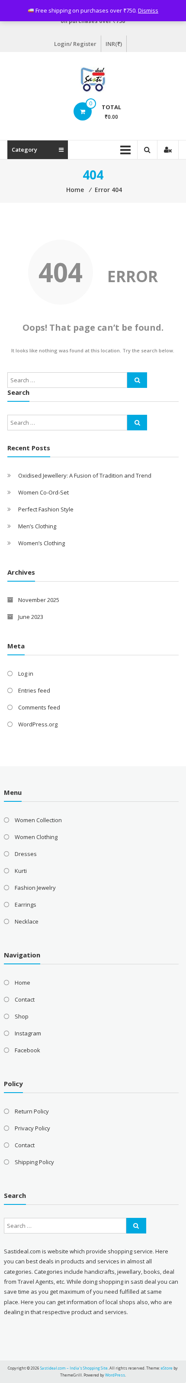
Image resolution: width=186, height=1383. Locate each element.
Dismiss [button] (148, 10)
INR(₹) (114, 44)
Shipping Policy (34, 1162)
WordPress (115, 1375)
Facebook (27, 1050)
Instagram (28, 1033)
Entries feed (34, 690)
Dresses (26, 854)
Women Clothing (36, 837)
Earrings (25, 904)
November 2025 (38, 600)
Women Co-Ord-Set (43, 492)
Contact (25, 999)
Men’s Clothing (37, 526)
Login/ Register (75, 44)
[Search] (137, 380)
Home (22, 982)
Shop (22, 1016)
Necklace (26, 921)
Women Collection (38, 820)
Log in (25, 673)
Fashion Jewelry (35, 888)
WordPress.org (38, 724)
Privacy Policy (32, 1128)
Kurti (21, 871)
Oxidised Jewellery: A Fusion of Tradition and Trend (84, 475)
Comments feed (39, 707)
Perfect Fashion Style (46, 509)
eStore (167, 1368)
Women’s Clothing (41, 543)
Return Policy (32, 1111)
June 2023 (30, 617)
